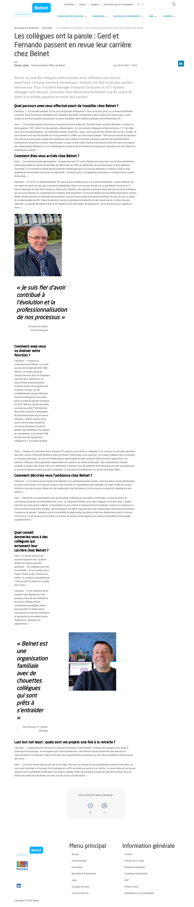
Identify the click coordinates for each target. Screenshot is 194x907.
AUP (126, 880)
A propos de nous (80, 886)
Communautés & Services (70, 16)
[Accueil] (32, 10)
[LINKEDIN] (181, 63)
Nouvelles (47, 28)
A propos (167, 16)
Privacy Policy (131, 886)
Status (82, 4)
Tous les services (80, 893)
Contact (128, 854)
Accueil (75, 854)
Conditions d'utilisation (135, 873)
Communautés (79, 860)
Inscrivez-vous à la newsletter (118, 4)
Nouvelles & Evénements (126, 16)
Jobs (151, 16)
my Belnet (69, 4)
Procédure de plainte (134, 867)
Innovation (98, 16)
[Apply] (173, 4)
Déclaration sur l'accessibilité (139, 893)
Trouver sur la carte (134, 860)
